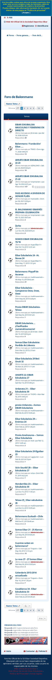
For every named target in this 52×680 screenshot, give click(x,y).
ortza (33, 473)
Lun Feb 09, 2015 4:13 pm (29, 458)
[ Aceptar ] (26, 13)
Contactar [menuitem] (30, 651)
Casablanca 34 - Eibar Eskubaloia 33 (26, 590)
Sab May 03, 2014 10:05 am (25, 564)
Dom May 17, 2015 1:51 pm (25, 263)
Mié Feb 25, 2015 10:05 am (25, 413)
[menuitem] (9, 17)
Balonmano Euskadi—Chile (29, 516)
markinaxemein (37, 277)
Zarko (18, 225)
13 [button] (39, 108)
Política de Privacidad (19, 673)
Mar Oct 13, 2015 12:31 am (25, 247)
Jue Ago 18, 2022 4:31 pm (29, 183)
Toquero (34, 548)
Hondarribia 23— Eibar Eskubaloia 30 (26, 485)
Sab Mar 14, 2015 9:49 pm (25, 383)
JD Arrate (34, 133)
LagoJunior (35, 457)
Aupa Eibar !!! (35, 244)
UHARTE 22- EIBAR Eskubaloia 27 (24, 376)
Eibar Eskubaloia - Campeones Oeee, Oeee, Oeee (27, 290)
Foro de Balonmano (18, 97)
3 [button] (27, 108)
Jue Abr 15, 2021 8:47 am (29, 216)
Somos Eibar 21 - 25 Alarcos (28, 529)
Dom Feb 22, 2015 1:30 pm (25, 427)
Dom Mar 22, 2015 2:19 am (25, 350)
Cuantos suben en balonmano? (24, 544)
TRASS (33, 149)
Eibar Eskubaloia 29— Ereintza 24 (26, 420)
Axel (32, 440)
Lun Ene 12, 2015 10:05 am (25, 508)
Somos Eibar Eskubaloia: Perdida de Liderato (27, 344)
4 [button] (30, 108)
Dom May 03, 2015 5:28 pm (25, 298)
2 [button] (24, 108)
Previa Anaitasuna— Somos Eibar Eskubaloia (29, 436)
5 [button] (33, 108)
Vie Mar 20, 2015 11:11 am (25, 366)
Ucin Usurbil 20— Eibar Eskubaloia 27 (26, 469)
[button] (18, 108)
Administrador (37, 228)
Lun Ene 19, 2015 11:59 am (25, 492)
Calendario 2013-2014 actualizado (26, 574)
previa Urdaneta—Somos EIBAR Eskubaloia (28, 406)
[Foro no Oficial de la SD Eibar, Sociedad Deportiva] (26, 641)
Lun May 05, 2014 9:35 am (25, 535)
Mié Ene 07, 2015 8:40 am (24, 521)
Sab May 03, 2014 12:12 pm (28, 549)
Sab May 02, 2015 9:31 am (25, 315)
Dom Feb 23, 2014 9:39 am (25, 597)
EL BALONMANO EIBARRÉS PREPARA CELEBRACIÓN (28, 211)
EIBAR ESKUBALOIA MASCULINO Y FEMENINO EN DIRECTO (29, 127)
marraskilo (35, 199)
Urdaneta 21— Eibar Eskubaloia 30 (25, 390)
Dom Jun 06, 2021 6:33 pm (29, 200)
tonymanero (35, 182)
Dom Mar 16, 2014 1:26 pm (29, 579)
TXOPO (33, 394)
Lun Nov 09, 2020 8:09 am (25, 231)
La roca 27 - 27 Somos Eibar (28, 559)
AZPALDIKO (35, 165)
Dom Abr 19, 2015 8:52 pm (29, 332)
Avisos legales (36, 673)
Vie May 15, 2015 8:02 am (24, 279)
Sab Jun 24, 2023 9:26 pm (29, 166)
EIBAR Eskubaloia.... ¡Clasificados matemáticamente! (25, 326)
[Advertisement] (26, 67)
